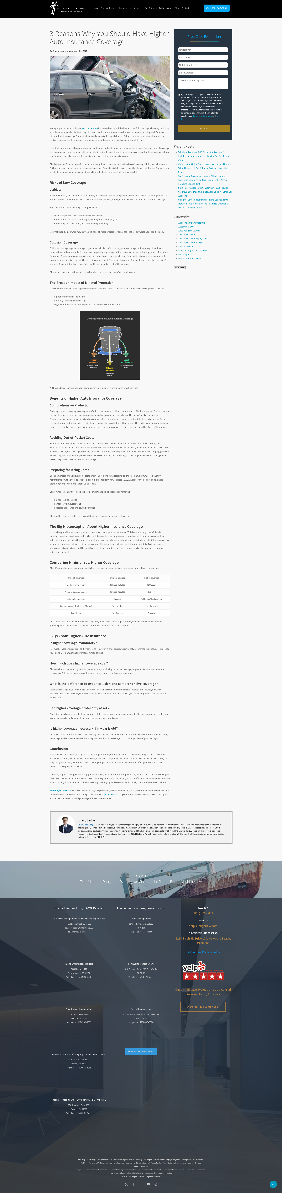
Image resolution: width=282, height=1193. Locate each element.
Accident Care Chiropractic (191, 222)
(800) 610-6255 (84, 1067)
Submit (204, 128)
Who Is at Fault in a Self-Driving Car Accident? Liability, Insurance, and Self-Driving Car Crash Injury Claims (204, 156)
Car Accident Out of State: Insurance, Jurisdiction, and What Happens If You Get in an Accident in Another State (205, 168)
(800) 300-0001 (203, 913)
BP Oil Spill (184, 254)
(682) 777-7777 (146, 977)
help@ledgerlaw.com (203, 926)
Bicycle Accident (186, 246)
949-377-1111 (84, 931)
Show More (180, 268)
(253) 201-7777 (84, 1113)
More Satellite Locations (141, 1051)
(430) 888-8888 (146, 1022)
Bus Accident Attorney (189, 258)
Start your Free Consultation (203, 1006)
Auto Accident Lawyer (189, 230)
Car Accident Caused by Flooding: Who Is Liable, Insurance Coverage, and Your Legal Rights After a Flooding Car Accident (203, 179)
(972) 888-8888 (146, 931)
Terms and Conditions (202, 116)
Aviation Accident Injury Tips (192, 238)
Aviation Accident (187, 234)
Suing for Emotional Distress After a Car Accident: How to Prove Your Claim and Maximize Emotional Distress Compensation (203, 203)
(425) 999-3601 (84, 1022)
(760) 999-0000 (84, 977)
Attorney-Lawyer (186, 226)
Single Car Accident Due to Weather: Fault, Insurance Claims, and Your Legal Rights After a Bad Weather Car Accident (205, 191)
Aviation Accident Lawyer (190, 242)
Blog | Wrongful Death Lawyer (193, 250)
